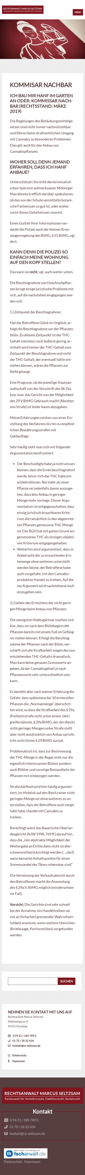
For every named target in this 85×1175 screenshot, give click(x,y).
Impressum (18, 1061)
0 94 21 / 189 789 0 (24, 1035)
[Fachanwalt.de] (25, 1153)
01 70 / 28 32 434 (23, 1040)
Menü (78, 12)
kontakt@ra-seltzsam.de (26, 1045)
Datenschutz (19, 1055)
